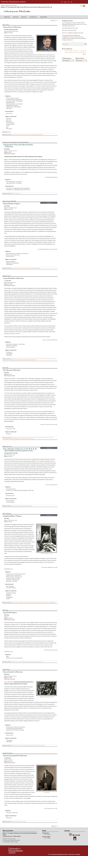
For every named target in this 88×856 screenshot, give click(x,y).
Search (85, 44)
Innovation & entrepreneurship (46, 437)
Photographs (34, 268)
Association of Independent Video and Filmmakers (16, 142)
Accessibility (77, 854)
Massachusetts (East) (8, 438)
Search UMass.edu (71, 2)
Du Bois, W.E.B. (23, 505)
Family (13, 268)
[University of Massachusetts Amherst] (26, 850)
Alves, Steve (6, 24)
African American (15, 505)
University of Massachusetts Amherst (59, 854)
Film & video (27, 134)
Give (69, 1)
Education (27, 358)
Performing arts (33, 661)
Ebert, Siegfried (7, 513)
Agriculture (14, 134)
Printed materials (46, 358)
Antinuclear (14, 358)
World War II (53, 602)
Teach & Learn (33, 17)
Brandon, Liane (7, 275)
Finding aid (49, 202)
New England (33, 134)
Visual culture (31, 438)
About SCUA (43, 17)
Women (39, 268)
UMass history (20, 359)
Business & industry (29, 437)
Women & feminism (32, 359)
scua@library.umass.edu (68, 37)
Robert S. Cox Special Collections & (25, 7)
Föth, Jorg (5, 610)
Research (23, 17)
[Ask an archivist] (51, 7)
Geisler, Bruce (6, 669)
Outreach (15, 17)
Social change (40, 134)
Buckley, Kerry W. (7, 446)
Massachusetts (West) (26, 268)
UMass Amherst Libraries (9, 5)
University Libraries (7, 836)
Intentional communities (22, 745)
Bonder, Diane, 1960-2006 (9, 201)
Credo (81, 6)
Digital (13, 193)
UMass (84, 54)
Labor (37, 358)
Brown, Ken (5, 367)
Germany (35, 602)
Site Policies (71, 854)
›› (58, 20)
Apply (65, 1)
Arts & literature (20, 134)
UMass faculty (13, 359)
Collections (7, 17)
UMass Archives (79, 58)
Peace (40, 358)
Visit (62, 1)
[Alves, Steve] (46, 51)
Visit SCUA (72, 25)
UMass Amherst (17, 836)
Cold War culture (23, 602)
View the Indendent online (51, 177)
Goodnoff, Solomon (8, 753)
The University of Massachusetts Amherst (13, 2)
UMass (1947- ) (6, 359)
